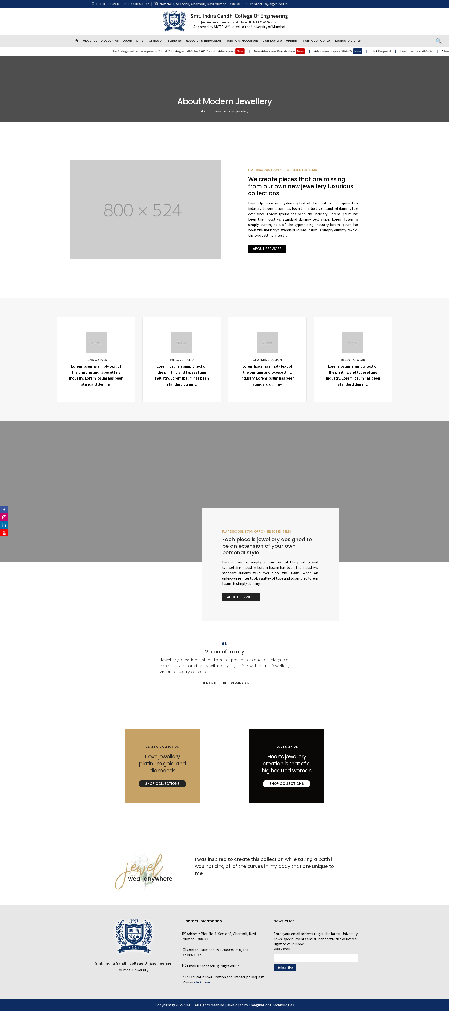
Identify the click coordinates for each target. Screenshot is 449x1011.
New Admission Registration (245, 51)
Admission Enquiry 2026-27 (303, 51)
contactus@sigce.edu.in (269, 3)
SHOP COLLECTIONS (162, 783)
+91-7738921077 (136, 3)
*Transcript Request (423, 51)
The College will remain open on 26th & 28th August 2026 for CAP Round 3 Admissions (143, 51)
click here (202, 982)
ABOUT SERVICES (267, 248)
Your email (282, 948)
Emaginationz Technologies (271, 1005)
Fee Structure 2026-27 (382, 51)
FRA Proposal (348, 51)
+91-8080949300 (109, 3)
